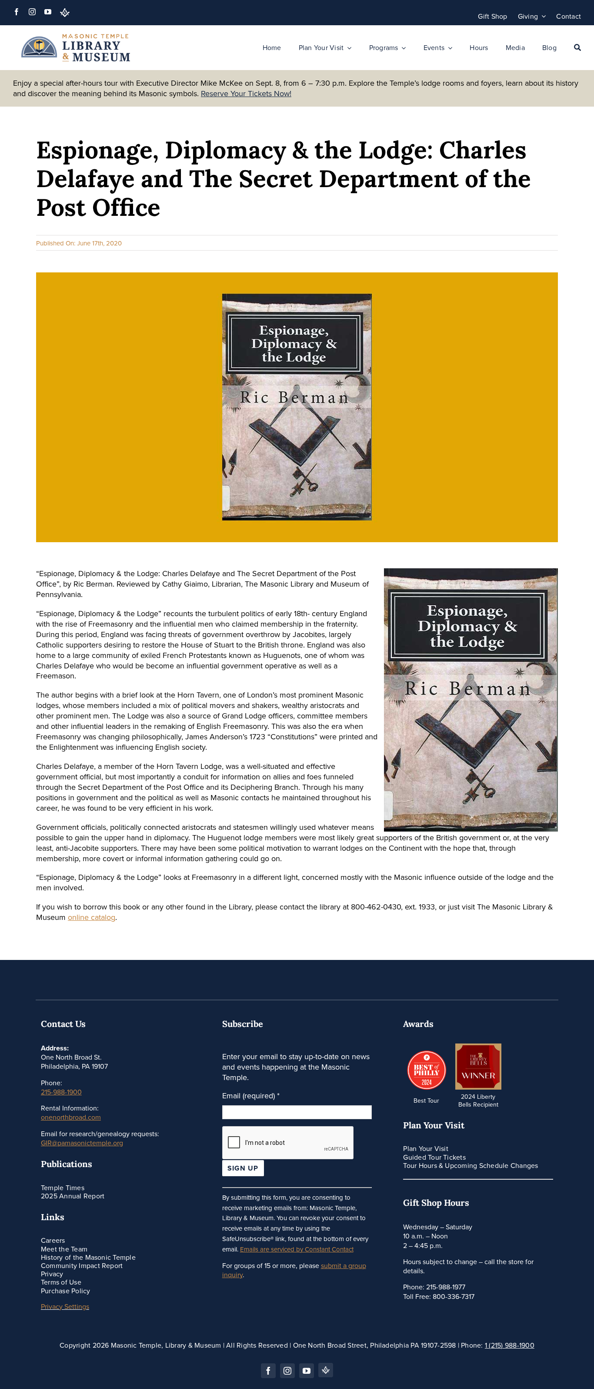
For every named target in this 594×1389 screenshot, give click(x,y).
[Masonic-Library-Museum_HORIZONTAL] (75, 37)
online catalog (91, 917)
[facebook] (16, 11)
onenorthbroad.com (71, 1117)
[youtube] (47, 11)
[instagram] (32, 11)
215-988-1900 (61, 1092)
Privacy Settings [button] (65, 1306)
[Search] (577, 48)
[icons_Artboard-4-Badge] (426, 1051)
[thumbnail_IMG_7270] (478, 1047)
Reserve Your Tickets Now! (246, 93)
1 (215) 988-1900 (509, 1345)
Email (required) (251, 1095)
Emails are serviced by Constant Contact (297, 1249)
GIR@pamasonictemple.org (82, 1142)
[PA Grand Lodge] (65, 12)
